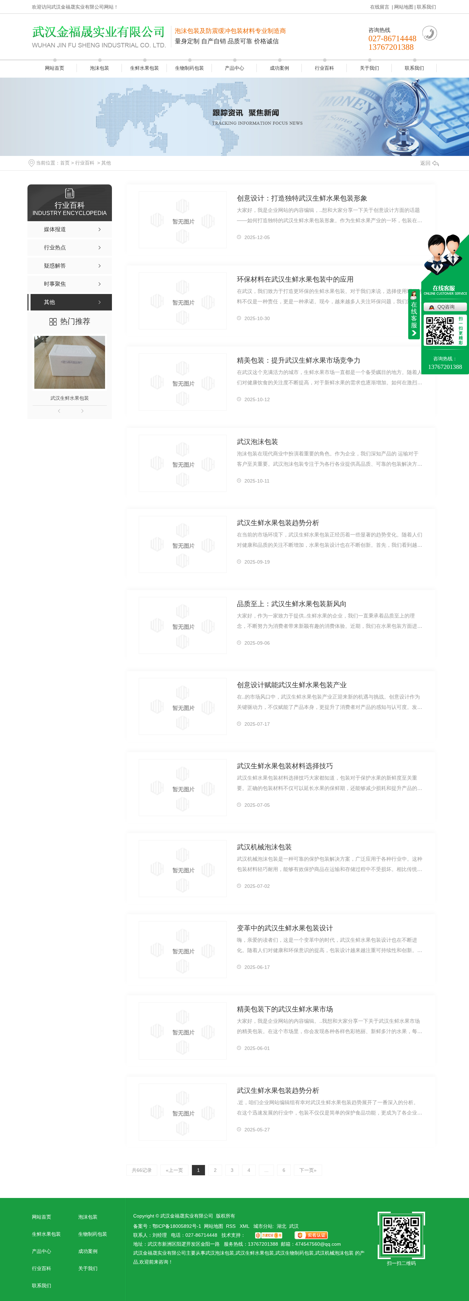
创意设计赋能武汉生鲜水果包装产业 (292, 685)
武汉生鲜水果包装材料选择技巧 (285, 766)
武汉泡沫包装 (257, 441)
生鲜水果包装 (144, 68)
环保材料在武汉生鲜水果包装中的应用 (295, 279)
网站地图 (403, 7)
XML (245, 1226)
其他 (106, 163)
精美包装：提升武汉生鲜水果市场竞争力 (299, 360)
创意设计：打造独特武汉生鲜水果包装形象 (302, 198)
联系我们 (426, 7)
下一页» (308, 1170)
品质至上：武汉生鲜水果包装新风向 (292, 604)
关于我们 (369, 68)
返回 (425, 163)
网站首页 (54, 68)
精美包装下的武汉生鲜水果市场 (285, 1009)
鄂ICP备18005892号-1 (176, 1226)
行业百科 (324, 68)
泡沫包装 (99, 68)
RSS (231, 1226)
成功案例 (279, 68)
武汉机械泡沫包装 (264, 847)
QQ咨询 (446, 306)
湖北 (281, 1226)
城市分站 (263, 1226)
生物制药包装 (189, 68)
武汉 (294, 1226)
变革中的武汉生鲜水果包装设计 (285, 928)
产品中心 (234, 68)
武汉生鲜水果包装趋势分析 (278, 523)
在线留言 (380, 7)
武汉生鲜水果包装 (69, 398)
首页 (65, 163)
